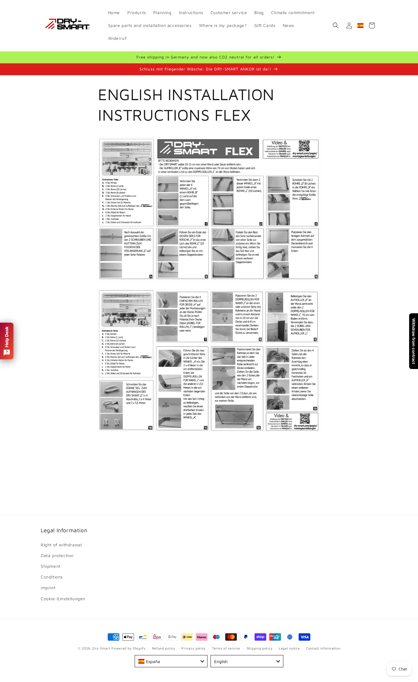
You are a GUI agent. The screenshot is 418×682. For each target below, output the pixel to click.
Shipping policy (260, 648)
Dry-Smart (101, 648)
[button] (335, 25)
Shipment (51, 566)
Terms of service (226, 648)
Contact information (323, 648)
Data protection (57, 555)
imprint (48, 587)
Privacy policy (193, 648)
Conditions (52, 576)
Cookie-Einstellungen (63, 598)
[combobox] (171, 661)
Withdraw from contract (413, 341)
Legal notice (289, 648)
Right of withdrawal (61, 544)
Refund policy (163, 648)
